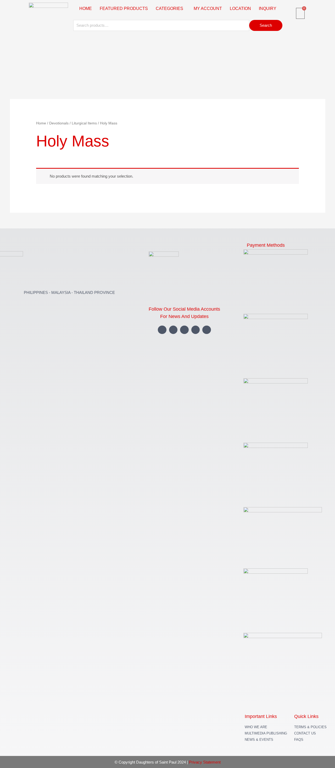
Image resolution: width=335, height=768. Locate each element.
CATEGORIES (169, 8)
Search (266, 25)
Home (41, 123)
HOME (85, 8)
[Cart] (300, 13)
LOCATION (240, 8)
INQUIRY (267, 8)
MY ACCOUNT (208, 8)
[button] (170, 9)
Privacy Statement (205, 762)
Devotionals (59, 123)
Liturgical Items (84, 123)
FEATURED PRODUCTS (124, 8)
